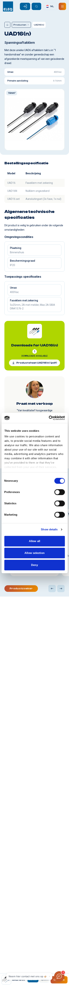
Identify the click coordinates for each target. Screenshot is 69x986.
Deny (34, 564)
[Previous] (52, 588)
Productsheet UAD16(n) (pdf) (36, 362)
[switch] (59, 492)
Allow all (34, 541)
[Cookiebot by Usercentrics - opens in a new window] (49, 418)
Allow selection (34, 552)
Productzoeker (21, 588)
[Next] (61, 588)
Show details (49, 529)
